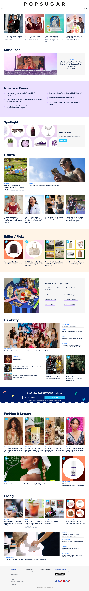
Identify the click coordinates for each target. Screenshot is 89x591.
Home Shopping (49, 259)
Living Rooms (65, 532)
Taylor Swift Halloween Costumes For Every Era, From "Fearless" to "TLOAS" (71, 346)
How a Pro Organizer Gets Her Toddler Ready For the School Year (25, 559)
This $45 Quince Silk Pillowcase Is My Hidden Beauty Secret (71, 549)
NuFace (48, 295)
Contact (12, 579)
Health (50, 8)
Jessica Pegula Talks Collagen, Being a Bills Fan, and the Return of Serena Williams (33, 219)
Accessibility (13, 572)
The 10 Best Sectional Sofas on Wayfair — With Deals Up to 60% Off (54, 263)
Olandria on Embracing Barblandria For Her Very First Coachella (72, 332)
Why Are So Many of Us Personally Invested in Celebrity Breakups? (32, 38)
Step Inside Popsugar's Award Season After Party (73, 339)
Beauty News (7, 446)
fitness (9, 155)
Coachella (64, 329)
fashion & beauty (17, 414)
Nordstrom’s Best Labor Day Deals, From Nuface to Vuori (13, 263)
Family (55, 8)
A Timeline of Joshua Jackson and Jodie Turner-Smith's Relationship (13, 38)
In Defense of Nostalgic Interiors (52, 522)
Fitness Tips (32, 183)
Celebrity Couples (8, 34)
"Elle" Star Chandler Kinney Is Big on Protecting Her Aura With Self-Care (75, 450)
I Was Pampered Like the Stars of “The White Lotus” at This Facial (54, 450)
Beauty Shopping (66, 481)
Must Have (61, 8)
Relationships (28, 34)
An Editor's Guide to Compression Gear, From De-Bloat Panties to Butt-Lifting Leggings (13, 219)
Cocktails (6, 519)
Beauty (32, 8)
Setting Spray (50, 299)
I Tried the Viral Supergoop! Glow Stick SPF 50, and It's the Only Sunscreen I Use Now (34, 450)
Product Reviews (66, 539)
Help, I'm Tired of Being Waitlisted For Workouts (44, 185)
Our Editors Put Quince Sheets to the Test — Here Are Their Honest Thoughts (72, 542)
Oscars (63, 336)
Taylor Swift (65, 343)
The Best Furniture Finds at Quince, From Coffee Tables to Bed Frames (72, 556)
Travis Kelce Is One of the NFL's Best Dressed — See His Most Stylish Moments (74, 38)
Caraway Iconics (71, 299)
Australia (42, 572)
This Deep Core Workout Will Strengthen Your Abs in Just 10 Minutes (14, 187)
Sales (5, 259)
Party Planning (8, 348)
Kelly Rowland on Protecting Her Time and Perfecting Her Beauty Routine (13, 450)
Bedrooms (64, 546)
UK (41, 571)
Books (44, 8)
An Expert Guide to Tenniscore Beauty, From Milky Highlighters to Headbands (29, 484)
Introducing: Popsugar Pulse (69, 326)
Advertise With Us (14, 574)
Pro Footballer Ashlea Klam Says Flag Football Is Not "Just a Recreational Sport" (75, 219)
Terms (39, 400)
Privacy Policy (44, 400)
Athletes (68, 34)
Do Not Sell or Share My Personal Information (17, 582)
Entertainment (18, 8)
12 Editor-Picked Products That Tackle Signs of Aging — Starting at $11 (73, 485)
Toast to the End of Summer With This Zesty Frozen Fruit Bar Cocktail (33, 523)
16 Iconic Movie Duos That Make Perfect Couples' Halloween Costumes (25, 376)
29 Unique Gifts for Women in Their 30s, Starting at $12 (75, 263)
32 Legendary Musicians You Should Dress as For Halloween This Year (25, 358)
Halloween (15, 356)
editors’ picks (14, 237)
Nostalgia (47, 519)
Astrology (48, 34)
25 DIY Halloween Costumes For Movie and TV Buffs (54, 378)
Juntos (68, 8)
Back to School (70, 519)
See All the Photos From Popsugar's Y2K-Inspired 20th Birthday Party (26, 351)
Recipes (26, 519)
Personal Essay (65, 324)
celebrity (11, 320)
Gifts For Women (70, 259)
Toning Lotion (69, 304)
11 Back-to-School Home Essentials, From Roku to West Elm (75, 523)
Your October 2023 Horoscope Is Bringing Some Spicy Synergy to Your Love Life (54, 38)
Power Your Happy (29, 571)
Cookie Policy (13, 584)
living (9, 496)
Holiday (27, 259)
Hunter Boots (50, 304)
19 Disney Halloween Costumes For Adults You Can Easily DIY (74, 378)
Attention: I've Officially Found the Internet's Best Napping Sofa (70, 535)
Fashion (26, 8)
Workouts (6, 183)
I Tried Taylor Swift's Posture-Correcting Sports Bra (54, 218)
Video (73, 8)
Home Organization (9, 557)
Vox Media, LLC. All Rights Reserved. (46, 587)
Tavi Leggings (69, 295)
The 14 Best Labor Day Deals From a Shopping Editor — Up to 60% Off (34, 263)
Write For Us (13, 571)
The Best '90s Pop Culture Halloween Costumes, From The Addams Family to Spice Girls (27, 367)
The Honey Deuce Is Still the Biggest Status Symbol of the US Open (13, 523)
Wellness (38, 8)
